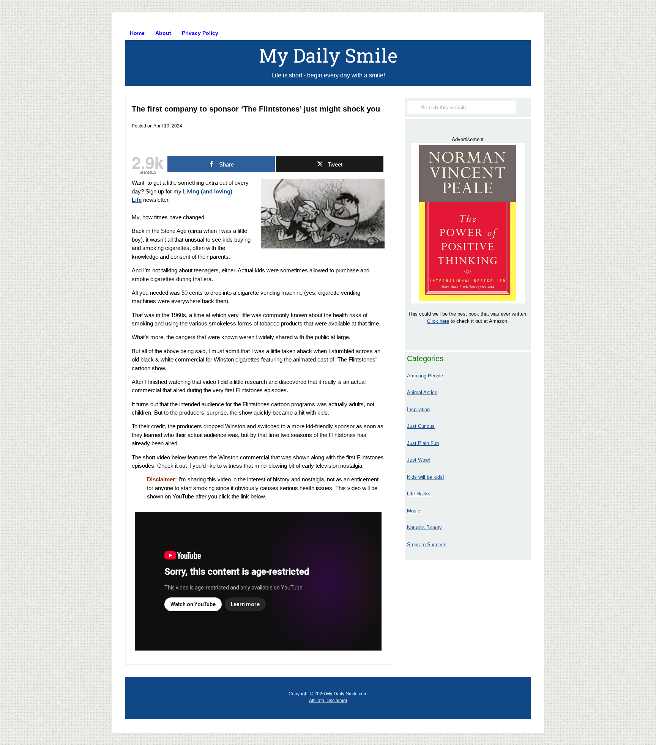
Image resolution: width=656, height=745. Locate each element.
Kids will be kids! (425, 477)
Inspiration (418, 409)
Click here (438, 321)
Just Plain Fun (423, 443)
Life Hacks (418, 494)
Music (413, 511)
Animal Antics (422, 392)
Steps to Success (426, 544)
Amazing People (425, 376)
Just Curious (421, 426)
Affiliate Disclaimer (328, 700)
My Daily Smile (328, 55)
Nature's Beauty (424, 527)
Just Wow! (418, 460)
